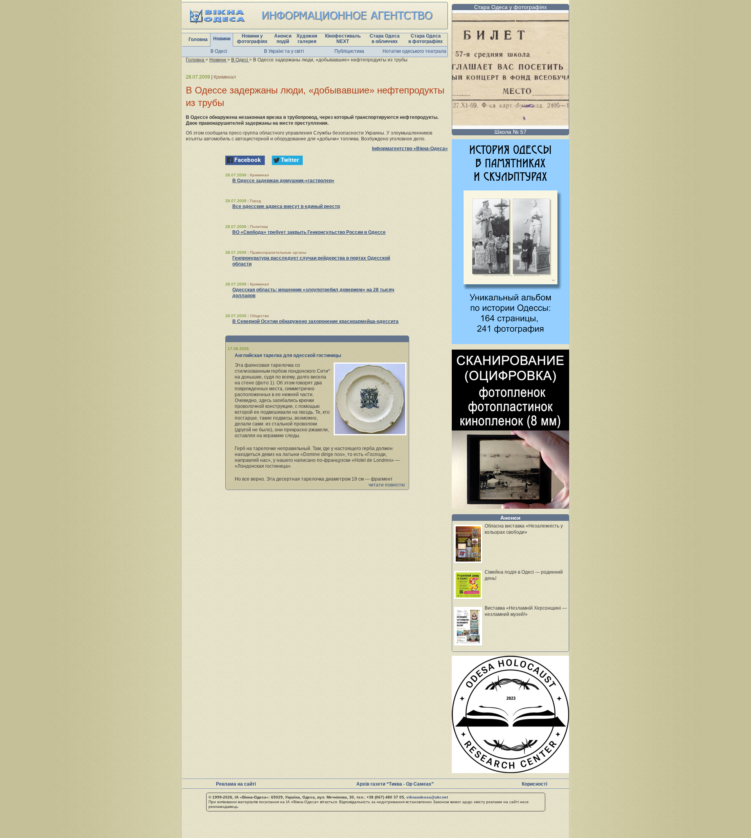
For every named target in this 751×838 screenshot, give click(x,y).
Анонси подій (282, 38)
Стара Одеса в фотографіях (425, 38)
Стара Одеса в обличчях (385, 38)
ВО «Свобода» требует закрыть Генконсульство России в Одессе (309, 232)
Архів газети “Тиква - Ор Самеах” (395, 784)
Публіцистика (349, 51)
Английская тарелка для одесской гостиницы (288, 355)
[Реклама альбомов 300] (510, 342)
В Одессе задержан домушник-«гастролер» (283, 180)
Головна (198, 39)
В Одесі (218, 51)
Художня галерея (306, 38)
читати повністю (386, 485)
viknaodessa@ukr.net (427, 797)
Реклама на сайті (236, 784)
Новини (221, 38)
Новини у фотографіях (252, 38)
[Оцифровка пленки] (510, 506)
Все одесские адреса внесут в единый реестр (286, 206)
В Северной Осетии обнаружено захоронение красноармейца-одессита (315, 321)
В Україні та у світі (284, 51)
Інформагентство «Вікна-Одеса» (410, 148)
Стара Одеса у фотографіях (510, 7)
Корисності (534, 784)
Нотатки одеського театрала (414, 51)
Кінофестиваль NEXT (343, 38)
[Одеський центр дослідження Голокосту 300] (510, 771)
